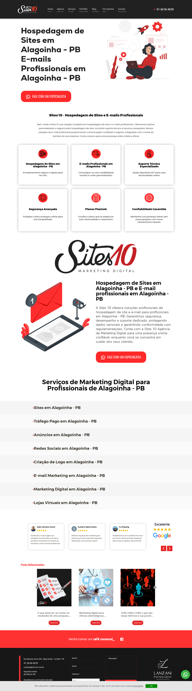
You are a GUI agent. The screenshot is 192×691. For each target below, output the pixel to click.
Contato (122, 10)
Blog (95, 10)
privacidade (137, 686)
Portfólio (83, 10)
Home (50, 10)
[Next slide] (155, 587)
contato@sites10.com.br (34, 667)
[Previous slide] (37, 587)
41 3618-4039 (165, 9)
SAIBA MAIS (54, 623)
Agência (60, 10)
